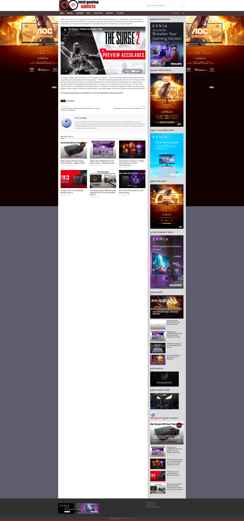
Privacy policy (150, 505)
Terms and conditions (153, 507)
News (62, 13)
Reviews (70, 13)
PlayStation (98, 13)
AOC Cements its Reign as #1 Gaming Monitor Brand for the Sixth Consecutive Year (131, 163)
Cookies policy (150, 503)
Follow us (175, 13)
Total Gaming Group (115, 518)
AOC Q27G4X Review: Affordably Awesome (165, 313)
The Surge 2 (70, 101)
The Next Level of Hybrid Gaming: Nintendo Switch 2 (173, 473)
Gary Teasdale (81, 118)
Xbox (88, 13)
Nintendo (109, 13)
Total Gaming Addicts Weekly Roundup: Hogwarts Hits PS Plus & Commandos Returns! (103, 193)
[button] (183, 13)
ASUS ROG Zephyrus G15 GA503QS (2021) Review (174, 345)
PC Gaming (120, 13)
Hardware (79, 13)
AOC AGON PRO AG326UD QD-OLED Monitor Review (173, 322)
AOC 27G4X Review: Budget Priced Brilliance (173, 357)
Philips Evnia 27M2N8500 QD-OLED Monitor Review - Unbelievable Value (174, 334)
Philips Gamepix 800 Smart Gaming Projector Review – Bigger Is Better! (167, 437)
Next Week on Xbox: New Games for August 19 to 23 (129, 108)
